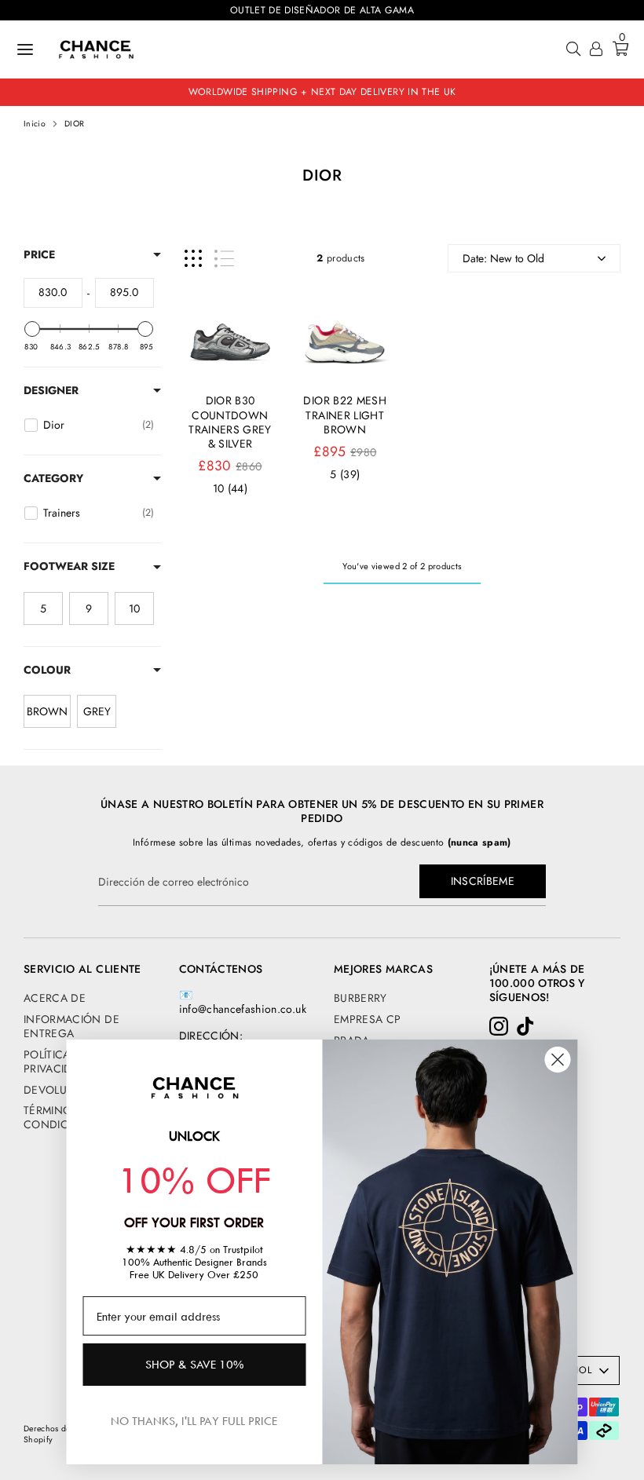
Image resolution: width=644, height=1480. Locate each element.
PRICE (39, 254)
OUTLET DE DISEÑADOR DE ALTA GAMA (322, 10)
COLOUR (47, 670)
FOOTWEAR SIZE (69, 566)
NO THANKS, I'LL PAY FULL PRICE (194, 1420)
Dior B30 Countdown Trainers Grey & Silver (230, 422)
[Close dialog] (558, 1059)
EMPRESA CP (367, 1019)
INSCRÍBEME (483, 881)
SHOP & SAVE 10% (194, 1364)
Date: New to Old (503, 258)
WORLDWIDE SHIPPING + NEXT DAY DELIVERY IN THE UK (322, 92)
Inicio (35, 124)
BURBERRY (360, 998)
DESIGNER (51, 390)
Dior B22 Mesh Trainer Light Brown (344, 415)
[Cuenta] (596, 51)
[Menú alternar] (25, 49)
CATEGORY (53, 478)
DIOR (74, 124)
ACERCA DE (55, 998)
